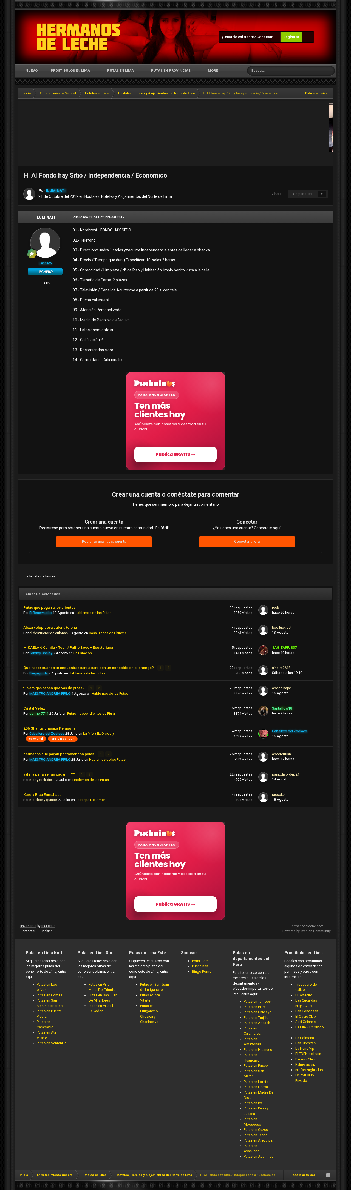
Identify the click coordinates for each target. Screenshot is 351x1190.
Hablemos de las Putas (93, 613)
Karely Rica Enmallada (42, 794)
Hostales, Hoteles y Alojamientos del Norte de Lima (128, 196)
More (213, 70)
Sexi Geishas (305, 1022)
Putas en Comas (49, 995)
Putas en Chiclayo (257, 1012)
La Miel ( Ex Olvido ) (98, 733)
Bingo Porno (201, 971)
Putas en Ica (253, 1103)
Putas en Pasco (256, 1065)
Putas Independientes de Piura (91, 713)
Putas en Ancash (257, 1023)
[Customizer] (308, 37)
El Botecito (303, 995)
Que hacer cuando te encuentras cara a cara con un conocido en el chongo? (89, 667)
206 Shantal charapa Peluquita (49, 728)
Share (276, 194)
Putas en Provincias (170, 70)
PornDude (200, 961)
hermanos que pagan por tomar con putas (59, 754)
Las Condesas (306, 1011)
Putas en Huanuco (258, 1050)
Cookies (46, 931)
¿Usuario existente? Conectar (248, 37)
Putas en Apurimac (258, 1156)
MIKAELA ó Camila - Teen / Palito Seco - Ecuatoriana (68, 647)
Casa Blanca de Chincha (108, 633)
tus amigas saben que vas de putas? (54, 688)
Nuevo (31, 70)
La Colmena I (305, 1038)
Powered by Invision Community (306, 931)
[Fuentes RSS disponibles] (328, 1175)
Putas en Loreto (256, 1082)
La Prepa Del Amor (90, 800)
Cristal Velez (34, 708)
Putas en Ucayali (257, 1087)
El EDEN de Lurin (308, 1054)
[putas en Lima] (78, 37)
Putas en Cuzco (256, 1130)
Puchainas (200, 966)
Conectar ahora (247, 541)
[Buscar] (330, 71)
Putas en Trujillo (256, 1017)
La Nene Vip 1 (306, 1048)
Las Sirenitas (305, 1043)
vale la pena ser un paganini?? (49, 774)
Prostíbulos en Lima (70, 70)
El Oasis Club (305, 1016)
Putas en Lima (120, 70)
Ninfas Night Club (309, 1070)
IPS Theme (28, 926)
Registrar (291, 37)
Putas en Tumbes (257, 1001)
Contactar (27, 931)
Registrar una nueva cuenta (104, 541)
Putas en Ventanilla (51, 1043)
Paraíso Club (305, 1059)
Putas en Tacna (255, 1135)
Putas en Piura (255, 1007)
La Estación (82, 653)
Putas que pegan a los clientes (49, 607)
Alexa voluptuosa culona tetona (50, 627)
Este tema (310, 71)
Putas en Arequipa (258, 1140)
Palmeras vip (305, 1064)
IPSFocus (48, 926)
